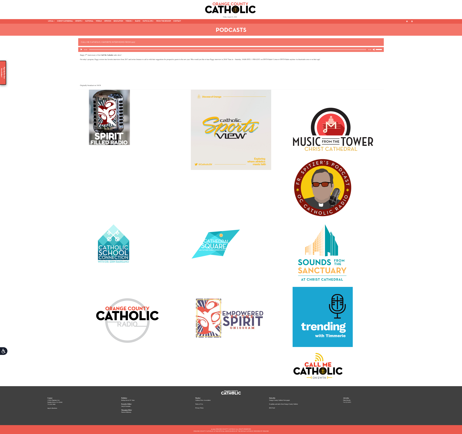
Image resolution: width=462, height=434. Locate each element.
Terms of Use (199, 404)
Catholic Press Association (203, 400)
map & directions (52, 408)
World (99, 21)
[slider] (379, 49)
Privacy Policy (199, 408)
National (89, 21)
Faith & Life (148, 21)
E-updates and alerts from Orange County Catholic (283, 404)
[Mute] (374, 49)
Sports (78, 21)
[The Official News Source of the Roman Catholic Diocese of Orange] (230, 7)
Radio (137, 21)
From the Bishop (163, 21)
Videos (128, 21)
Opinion (107, 21)
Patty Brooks (347, 400)
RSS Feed (272, 408)
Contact (177, 21)
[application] (231, 49)
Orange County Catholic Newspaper (279, 400)
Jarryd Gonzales (126, 406)
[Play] (81, 49)
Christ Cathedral (65, 21)
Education (118, 21)
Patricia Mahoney (126, 412)
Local (50, 21)
